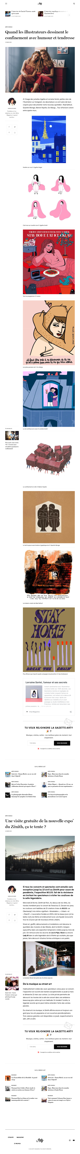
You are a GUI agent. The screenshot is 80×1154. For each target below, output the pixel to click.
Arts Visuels (8, 27)
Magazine (20, 1137)
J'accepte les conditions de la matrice (50, 748)
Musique (13, 1075)
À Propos (17, 1143)
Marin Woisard (12, 108)
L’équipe (11, 1137)
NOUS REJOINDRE (62, 743)
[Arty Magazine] (40, 3)
